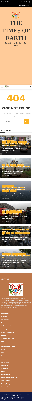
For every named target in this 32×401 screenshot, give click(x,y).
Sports (3, 335)
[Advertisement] (16, 67)
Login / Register (5, 1)
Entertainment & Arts (8, 346)
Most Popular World (7, 332)
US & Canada (5, 359)
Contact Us (4, 387)
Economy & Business (7, 329)
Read (17, 143)
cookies (12, 399)
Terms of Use (5, 380)
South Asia (4, 368)
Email (8, 142)
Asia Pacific (4, 140)
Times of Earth (5, 153)
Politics (12, 143)
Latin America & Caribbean (9, 326)
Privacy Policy (5, 384)
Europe (3, 356)
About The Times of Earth (9, 377)
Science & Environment (8, 338)
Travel (3, 323)
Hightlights (13, 142)
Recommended (22, 143)
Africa (3, 164)
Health (3, 341)
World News (13, 145)
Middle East (20, 142)
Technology (4, 319)
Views (8, 145)
